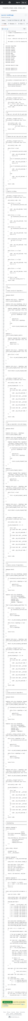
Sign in (18, 2)
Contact (11, 1013)
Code (5, 23)
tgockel (3, 15)
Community (22, 1012)
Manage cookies (17, 1013)
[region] (14, 513)
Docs (8, 1013)
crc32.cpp (10, 15)
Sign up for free (7, 1002)
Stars (22, 23)
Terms (4, 1012)
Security (13, 1012)
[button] (21, 20)
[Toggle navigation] (2, 2)
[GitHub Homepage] (9, 1017)
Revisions (13, 23)
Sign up (24, 2)
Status (17, 1012)
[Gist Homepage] (9, 2)
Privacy (8, 1012)
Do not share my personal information (14, 1014)
